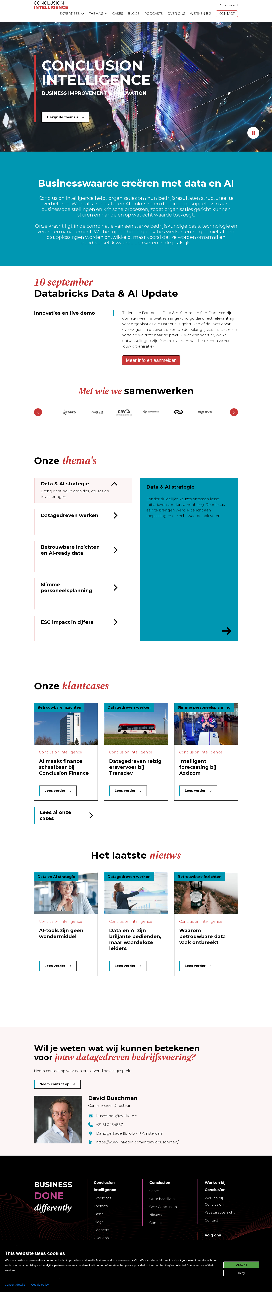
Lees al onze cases (55, 815)
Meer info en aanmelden (151, 360)
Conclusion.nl (228, 5)
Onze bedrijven (162, 1199)
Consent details (15, 1284)
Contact (156, 1223)
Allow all (241, 1265)
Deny (241, 1273)
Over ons (101, 1238)
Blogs (98, 1222)
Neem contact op (54, 1084)
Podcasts (101, 1230)
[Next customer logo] (234, 412)
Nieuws (155, 1215)
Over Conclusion (163, 1207)
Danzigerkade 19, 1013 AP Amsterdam (129, 1133)
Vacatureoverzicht (220, 1212)
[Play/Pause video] (253, 133)
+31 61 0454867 (109, 1125)
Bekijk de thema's (62, 117)
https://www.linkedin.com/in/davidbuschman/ (137, 1142)
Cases (98, 1214)
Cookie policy (40, 1284)
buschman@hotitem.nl (117, 1116)
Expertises (102, 1198)
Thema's (101, 1206)
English (10, 1245)
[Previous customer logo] (38, 412)
